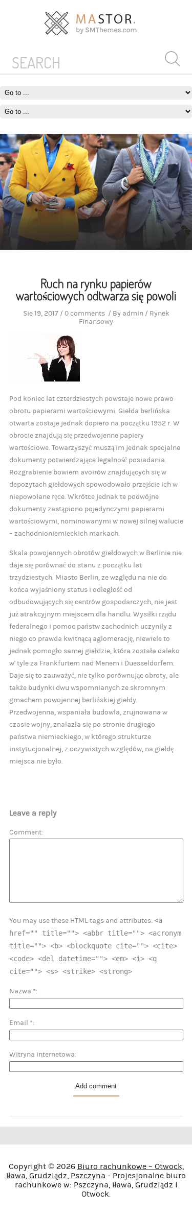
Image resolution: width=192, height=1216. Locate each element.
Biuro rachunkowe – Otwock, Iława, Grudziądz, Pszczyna (95, 1171)
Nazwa (22, 991)
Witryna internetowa (42, 1055)
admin (132, 313)
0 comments (85, 313)
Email (21, 1023)
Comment (25, 832)
